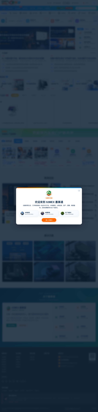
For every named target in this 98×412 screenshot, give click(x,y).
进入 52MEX (49, 220)
